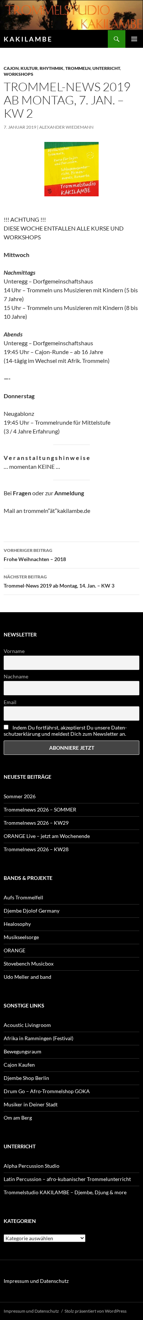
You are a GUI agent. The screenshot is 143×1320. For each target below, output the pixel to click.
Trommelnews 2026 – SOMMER (40, 809)
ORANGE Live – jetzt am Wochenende (47, 836)
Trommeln (78, 68)
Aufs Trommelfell (23, 897)
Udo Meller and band (27, 977)
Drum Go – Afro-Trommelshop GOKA (47, 1091)
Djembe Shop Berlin (26, 1078)
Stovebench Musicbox (29, 963)
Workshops (18, 74)
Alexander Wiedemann (66, 127)
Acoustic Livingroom (27, 1025)
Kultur (29, 68)
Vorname (14, 651)
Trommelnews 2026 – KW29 (36, 823)
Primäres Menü (134, 39)
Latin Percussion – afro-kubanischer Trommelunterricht (67, 1179)
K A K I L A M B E (27, 39)
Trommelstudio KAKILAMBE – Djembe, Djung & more (65, 1192)
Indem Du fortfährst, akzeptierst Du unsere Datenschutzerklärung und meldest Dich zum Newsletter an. (65, 730)
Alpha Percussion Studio (31, 1166)
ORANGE (14, 950)
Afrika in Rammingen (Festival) (38, 1038)
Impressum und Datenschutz (36, 1281)
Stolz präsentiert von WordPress (95, 1311)
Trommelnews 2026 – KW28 (36, 849)
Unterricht (106, 68)
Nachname (16, 676)
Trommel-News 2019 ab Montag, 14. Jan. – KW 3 (59, 581)
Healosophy (17, 924)
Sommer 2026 (20, 796)
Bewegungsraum (22, 1051)
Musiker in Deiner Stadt (31, 1104)
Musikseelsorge (21, 937)
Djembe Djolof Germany (31, 910)
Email (10, 702)
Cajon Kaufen (19, 1065)
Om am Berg (18, 1117)
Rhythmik (51, 68)
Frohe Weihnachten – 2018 (35, 554)
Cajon (11, 68)
